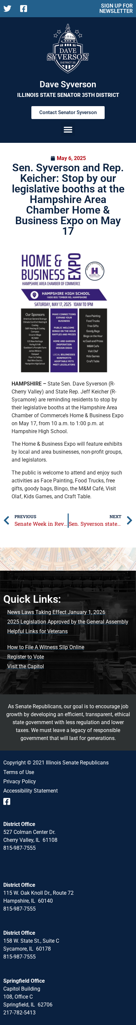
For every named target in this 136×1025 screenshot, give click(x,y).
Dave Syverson (68, 84)
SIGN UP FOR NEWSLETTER (116, 8)
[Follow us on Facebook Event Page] (9, 801)
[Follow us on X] (9, 9)
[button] (68, 129)
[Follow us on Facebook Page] (26, 9)
